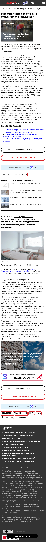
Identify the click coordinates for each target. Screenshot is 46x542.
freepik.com (5, 261)
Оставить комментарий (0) (23, 397)
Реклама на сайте (10, 435)
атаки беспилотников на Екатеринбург (18, 270)
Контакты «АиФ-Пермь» (12, 444)
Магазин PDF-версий (11, 438)
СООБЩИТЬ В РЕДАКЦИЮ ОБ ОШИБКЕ (18, 461)
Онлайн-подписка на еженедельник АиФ (21, 441)
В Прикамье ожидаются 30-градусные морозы (25, 197)
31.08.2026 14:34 (7, 217)
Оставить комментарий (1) (23, 158)
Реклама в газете (28, 435)
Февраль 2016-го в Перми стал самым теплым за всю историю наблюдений (26, 191)
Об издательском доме (13, 432)
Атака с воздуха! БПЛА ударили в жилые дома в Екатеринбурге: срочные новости (22, 356)
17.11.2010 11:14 (6, 9)
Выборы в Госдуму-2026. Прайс (16, 450)
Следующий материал (22, 536)
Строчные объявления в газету (16, 447)
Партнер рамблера (20, 531)
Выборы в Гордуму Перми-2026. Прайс (19, 458)
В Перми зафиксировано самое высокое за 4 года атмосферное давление (23, 131)
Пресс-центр (31, 432)
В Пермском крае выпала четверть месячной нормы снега (20, 135)
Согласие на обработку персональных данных (20, 504)
